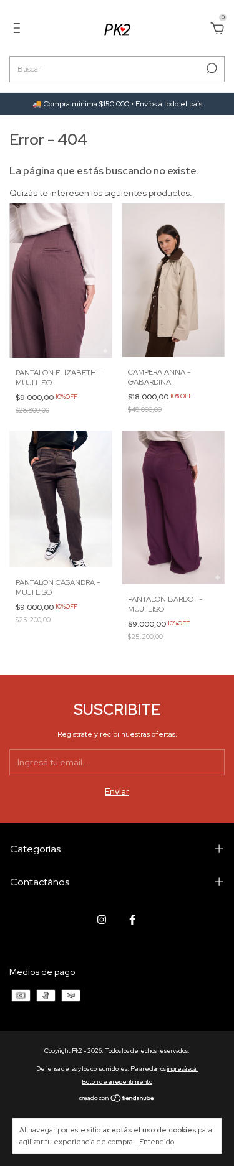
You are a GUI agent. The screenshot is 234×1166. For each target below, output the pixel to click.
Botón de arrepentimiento (117, 1082)
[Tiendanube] (117, 1099)
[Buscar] (211, 68)
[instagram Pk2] (102, 920)
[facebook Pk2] (132, 920)
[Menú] (19, 30)
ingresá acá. (182, 1069)
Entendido (156, 1142)
